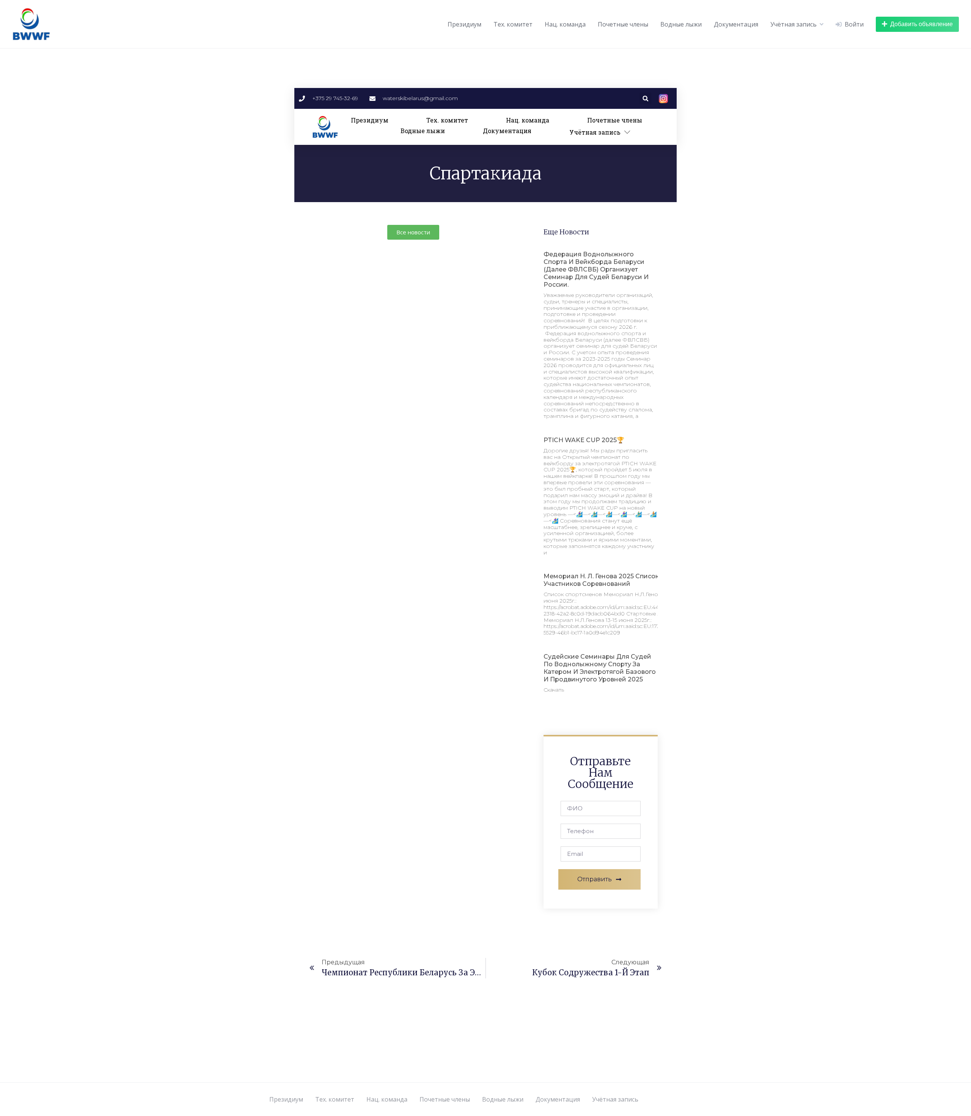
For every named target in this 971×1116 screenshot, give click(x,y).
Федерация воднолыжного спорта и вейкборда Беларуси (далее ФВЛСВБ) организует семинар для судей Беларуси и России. (596, 269)
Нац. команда (565, 24)
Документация (736, 24)
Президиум (464, 24)
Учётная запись (793, 24)
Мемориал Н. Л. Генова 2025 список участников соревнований (601, 580)
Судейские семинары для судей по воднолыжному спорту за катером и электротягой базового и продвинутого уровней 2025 (600, 668)
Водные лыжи (681, 24)
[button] (645, 98)
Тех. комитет (513, 24)
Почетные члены (623, 24)
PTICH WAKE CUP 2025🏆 (584, 440)
